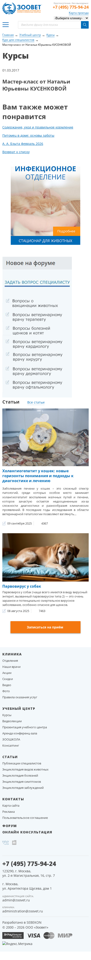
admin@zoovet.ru (16, 900)
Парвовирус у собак (21, 586)
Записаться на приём (45, 627)
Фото (6, 691)
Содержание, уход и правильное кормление (37, 127)
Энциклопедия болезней (20, 775)
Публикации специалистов (21, 763)
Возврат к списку (16, 152)
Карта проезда (79, 13)
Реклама (8, 811)
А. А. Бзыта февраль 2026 (22, 143)
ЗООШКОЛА (11, 739)
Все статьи (36, 402)
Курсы (6, 715)
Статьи (10, 757)
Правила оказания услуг (19, 697)
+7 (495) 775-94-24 (71, 7)
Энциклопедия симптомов (21, 781)
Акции (6, 673)
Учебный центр (18, 708)
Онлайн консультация (27, 832)
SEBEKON (34, 922)
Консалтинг (10, 745)
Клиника (12, 654)
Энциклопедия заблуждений (23, 788)
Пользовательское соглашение (25, 818)
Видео (6, 685)
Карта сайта (10, 805)
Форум (9, 826)
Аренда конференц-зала (19, 733)
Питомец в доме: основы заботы (28, 135)
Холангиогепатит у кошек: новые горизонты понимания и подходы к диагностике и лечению (38, 475)
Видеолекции (12, 721)
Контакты (13, 799)
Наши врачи (11, 667)
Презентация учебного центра (24, 727)
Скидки (7, 679)
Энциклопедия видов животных (25, 769)
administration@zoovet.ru (22, 911)
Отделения (10, 660)
